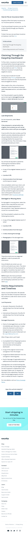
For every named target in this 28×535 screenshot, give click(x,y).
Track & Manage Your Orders (8, 451)
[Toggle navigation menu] (25, 2)
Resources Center (5, 492)
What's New (4, 508)
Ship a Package (5, 446)
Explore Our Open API (6, 461)
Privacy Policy (19, 524)
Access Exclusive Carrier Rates (9, 454)
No (17, 393)
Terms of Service (9, 524)
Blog (2, 487)
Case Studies (4, 489)
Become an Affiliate (6, 513)
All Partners (4, 480)
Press (2, 506)
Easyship (3, 8)
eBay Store (4, 475)
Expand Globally (5, 456)
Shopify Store (4, 473)
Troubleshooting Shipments (10, 10)
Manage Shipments (13, 8)
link (15, 36)
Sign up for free (14, 425)
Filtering (13, 77)
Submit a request (17, 2)
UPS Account (4, 470)
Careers (3, 511)
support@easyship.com (11, 334)
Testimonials (4, 497)
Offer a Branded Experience (8, 459)
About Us (3, 503)
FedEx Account (5, 468)
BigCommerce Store (6, 478)
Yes (10, 393)
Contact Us (4, 516)
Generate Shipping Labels (8, 449)
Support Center (5, 494)
